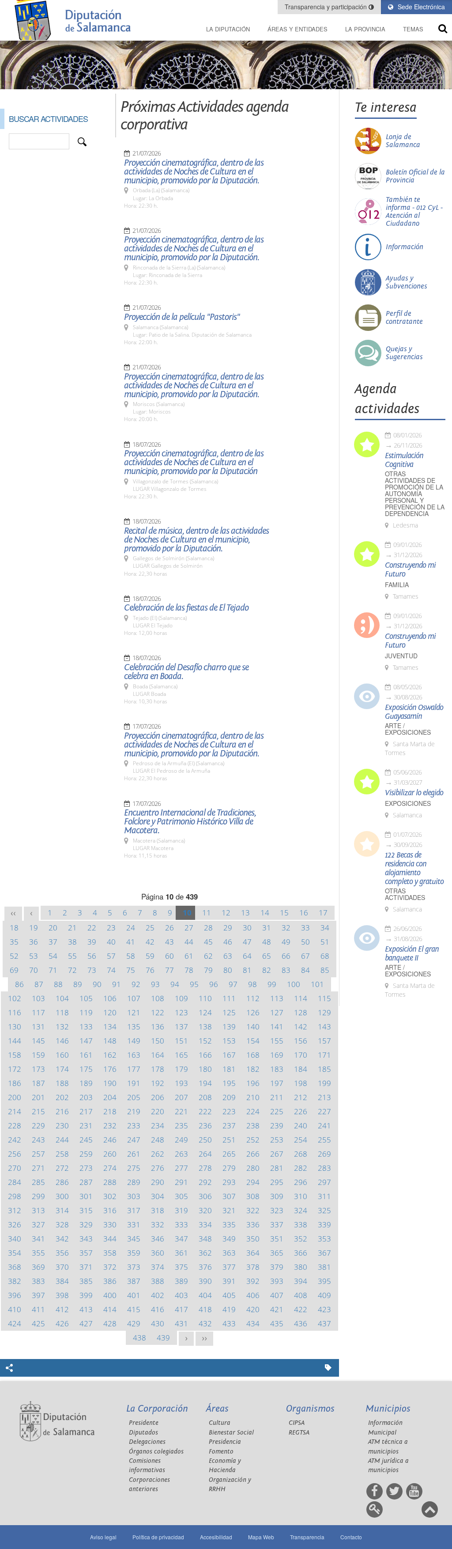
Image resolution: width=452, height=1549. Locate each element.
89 (77, 984)
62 (208, 956)
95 (194, 984)
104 (62, 998)
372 (110, 1267)
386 (110, 1281)
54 (53, 956)
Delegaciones (147, 1442)
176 (110, 1069)
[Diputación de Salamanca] (75, 20)
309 (276, 1196)
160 (62, 1055)
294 (253, 1182)
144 (14, 1041)
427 (86, 1323)
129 (324, 1012)
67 (305, 956)
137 (181, 1026)
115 (324, 998)
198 (300, 1083)
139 (229, 1026)
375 (181, 1267)
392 (253, 1281)
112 (253, 998)
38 (72, 942)
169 (276, 1055)
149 (133, 1041)
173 (38, 1069)
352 (300, 1239)
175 (86, 1069)
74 (111, 970)
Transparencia (307, 1537)
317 (133, 1210)
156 (300, 1041)
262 (157, 1154)
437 (324, 1323)
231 (86, 1125)
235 (181, 1125)
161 (86, 1055)
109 (181, 998)
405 (229, 1295)
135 (133, 1026)
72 (72, 970)
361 (181, 1253)
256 (14, 1154)
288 (110, 1182)
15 (284, 912)
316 (110, 1210)
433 (229, 1323)
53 (33, 956)
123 (181, 1012)
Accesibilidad (216, 1537)
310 (300, 1196)
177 (133, 1069)
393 (276, 1281)
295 (276, 1182)
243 (38, 1140)
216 (62, 1111)
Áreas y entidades (297, 29)
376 (205, 1267)
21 (72, 928)
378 (253, 1267)
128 (300, 1012)
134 (110, 1026)
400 (110, 1295)
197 (276, 1083)
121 (133, 1012)
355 (38, 1253)
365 (276, 1253)
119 (86, 1012)
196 (253, 1083)
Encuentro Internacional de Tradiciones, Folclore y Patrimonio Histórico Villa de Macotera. (190, 822)
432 (205, 1323)
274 (110, 1168)
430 (157, 1323)
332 (157, 1224)
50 (305, 942)
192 (157, 1083)
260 (110, 1154)
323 (276, 1210)
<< (13, 913)
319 (181, 1210)
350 (253, 1239)
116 (14, 1012)
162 (110, 1055)
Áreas (217, 1408)
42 (150, 942)
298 (14, 1196)
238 (253, 1125)
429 (133, 1323)
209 (229, 1097)
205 (133, 1097)
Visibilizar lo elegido (414, 793)
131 (38, 1026)
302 (110, 1196)
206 (157, 1097)
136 (157, 1026)
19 (33, 928)
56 (91, 956)
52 (14, 956)
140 (253, 1026)
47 (247, 942)
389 (181, 1281)
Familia (397, 584)
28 (208, 928)
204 (110, 1097)
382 (14, 1281)
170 (300, 1055)
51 (324, 942)
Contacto (351, 1537)
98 (252, 984)
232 (110, 1125)
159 (38, 1055)
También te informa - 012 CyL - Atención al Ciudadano (414, 212)
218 (110, 1111)
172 (14, 1069)
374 (157, 1267)
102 (14, 998)
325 (324, 1210)
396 (14, 1295)
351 (276, 1239)
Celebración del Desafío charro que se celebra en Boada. (186, 672)
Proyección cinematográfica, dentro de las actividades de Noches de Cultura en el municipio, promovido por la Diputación (194, 462)
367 (324, 1253)
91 (116, 984)
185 (324, 1069)
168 (253, 1055)
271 (38, 1168)
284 (14, 1182)
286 (62, 1182)
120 (110, 1012)
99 (271, 984)
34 (324, 928)
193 (181, 1083)
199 (324, 1083)
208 (205, 1097)
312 (14, 1210)
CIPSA (297, 1423)
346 (157, 1239)
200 (14, 1097)
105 (86, 998)
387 (133, 1281)
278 (205, 1168)
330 (110, 1224)
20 (53, 928)
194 (205, 1083)
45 (208, 942)
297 (324, 1182)
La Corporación (157, 1408)
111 (229, 998)
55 (72, 956)
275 (133, 1168)
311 (324, 1196)
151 (181, 1041)
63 (227, 956)
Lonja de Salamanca (403, 141)
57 (111, 956)
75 (130, 970)
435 (276, 1323)
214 (14, 1111)
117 (38, 1012)
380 (300, 1267)
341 (38, 1239)
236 (205, 1125)
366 (300, 1253)
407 (276, 1295)
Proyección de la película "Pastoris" (182, 317)
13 (245, 912)
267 (276, 1154)
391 (229, 1281)
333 (181, 1224)
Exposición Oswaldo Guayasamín (414, 712)
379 (276, 1267)
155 (276, 1041)
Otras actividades (405, 894)
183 (276, 1069)
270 (14, 1168)
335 (229, 1224)
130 (14, 1026)
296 (300, 1182)
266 (253, 1154)
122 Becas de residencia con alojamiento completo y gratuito (414, 868)
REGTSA (299, 1432)
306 (205, 1196)
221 (181, 1111)
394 (300, 1281)
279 (229, 1168)
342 (62, 1239)
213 (324, 1097)
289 (133, 1182)
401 (133, 1295)
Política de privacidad (158, 1537)
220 (157, 1111)
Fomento (221, 1451)
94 (174, 984)
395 (324, 1281)
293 (229, 1182)
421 (276, 1309)
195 (229, 1083)
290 (157, 1182)
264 (205, 1154)
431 (181, 1323)
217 (86, 1111)
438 (139, 1338)
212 (300, 1097)
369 (38, 1267)
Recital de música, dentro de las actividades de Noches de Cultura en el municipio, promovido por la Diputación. (196, 540)
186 (14, 1083)
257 (38, 1154)
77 (169, 970)
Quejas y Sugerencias (404, 353)
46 (227, 942)
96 (213, 984)
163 (133, 1055)
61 (189, 956)
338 (300, 1224)
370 (62, 1267)
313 (38, 1210)
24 (130, 928)
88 (58, 984)
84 (305, 970)
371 (86, 1267)
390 (205, 1281)
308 (253, 1196)
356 (62, 1253)
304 (157, 1196)
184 (300, 1069)
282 (300, 1168)
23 (111, 928)
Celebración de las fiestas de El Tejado (186, 608)
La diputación (228, 29)
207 (181, 1097)
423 (324, 1309)
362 (205, 1253)
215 (38, 1111)
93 (155, 984)
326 (14, 1224)
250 (205, 1140)
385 (86, 1281)
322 (253, 1210)
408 (300, 1295)
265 (229, 1154)
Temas (413, 29)
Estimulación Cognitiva (404, 460)
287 (86, 1182)
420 (253, 1309)
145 (38, 1041)
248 (157, 1140)
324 (300, 1210)
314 (62, 1210)
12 (226, 912)
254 (300, 1140)
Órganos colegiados (156, 1451)
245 (86, 1140)
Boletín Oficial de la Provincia (415, 176)
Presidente (143, 1423)
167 (229, 1055)
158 (14, 1055)
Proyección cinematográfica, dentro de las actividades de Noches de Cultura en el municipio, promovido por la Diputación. (194, 172)
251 (229, 1140)
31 (266, 928)
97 (233, 984)
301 (86, 1196)
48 (266, 942)
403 (181, 1295)
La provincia (365, 29)
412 (62, 1309)
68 (324, 956)
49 (286, 942)
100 (293, 984)
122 (157, 1012)
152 (205, 1041)
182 (253, 1069)
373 (133, 1267)
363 (229, 1253)
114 (300, 998)
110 (205, 998)
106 (110, 998)
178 (157, 1069)
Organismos (310, 1408)
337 (276, 1224)
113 (276, 998)
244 (62, 1140)
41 (130, 942)
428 (110, 1323)
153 (229, 1041)
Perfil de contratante (404, 318)
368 (14, 1267)
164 (157, 1055)
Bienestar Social (231, 1432)
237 (229, 1125)
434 (253, 1323)
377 (229, 1267)
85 (324, 970)
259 (86, 1154)
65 (266, 956)
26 (169, 928)
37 (53, 942)
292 (205, 1182)
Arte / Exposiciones (408, 729)
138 (205, 1026)
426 (62, 1323)
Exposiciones (408, 803)
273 (86, 1168)
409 (324, 1295)
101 (317, 984)
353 (324, 1239)
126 (253, 1012)
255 (324, 1140)
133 (86, 1026)
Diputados (143, 1432)
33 (305, 928)
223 (229, 1111)
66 (286, 956)
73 (91, 970)
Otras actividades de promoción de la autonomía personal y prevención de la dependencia (414, 494)
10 (187, 912)
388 (157, 1281)
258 (62, 1154)
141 (276, 1026)
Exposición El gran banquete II (412, 954)
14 (264, 912)
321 (229, 1210)
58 (130, 956)
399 (86, 1295)
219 (133, 1111)
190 (110, 1083)
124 (205, 1012)
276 (157, 1168)
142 (300, 1026)
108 (157, 998)
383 (38, 1281)
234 (157, 1125)
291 (181, 1182)
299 (38, 1196)
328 (62, 1224)
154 (253, 1041)
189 (86, 1083)
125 (229, 1012)
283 (324, 1168)
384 (62, 1281)
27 (189, 928)
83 (286, 970)
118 (62, 1012)
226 (300, 1111)
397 (38, 1295)
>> (204, 1338)
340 (14, 1239)
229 (38, 1125)
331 (133, 1224)
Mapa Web (261, 1537)
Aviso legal (103, 1537)
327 (38, 1224)
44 (189, 942)
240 (300, 1125)
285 (38, 1182)
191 (133, 1083)
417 (181, 1309)
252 (253, 1140)
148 (110, 1041)
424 (14, 1323)
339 (324, 1224)
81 (247, 970)
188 (62, 1083)
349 (229, 1239)
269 (324, 1154)
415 (133, 1309)
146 (62, 1041)
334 (205, 1224)
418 (205, 1309)
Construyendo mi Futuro (410, 570)
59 (150, 956)
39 (91, 942)
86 (19, 984)
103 (38, 998)
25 (150, 928)
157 (324, 1041)
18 (14, 928)
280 (253, 1168)
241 (324, 1125)
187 (38, 1083)
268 (300, 1154)
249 (181, 1140)
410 (14, 1309)
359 (133, 1253)
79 (208, 970)
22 (91, 928)
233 (133, 1125)
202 (62, 1097)
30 (247, 928)
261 (133, 1154)
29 (227, 928)
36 (33, 942)
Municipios (388, 1408)
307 (229, 1196)
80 (227, 970)
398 (62, 1295)
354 (14, 1253)
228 (14, 1125)
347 (181, 1239)
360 (157, 1253)
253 (276, 1140)
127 (276, 1012)
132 (62, 1026)
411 (38, 1309)
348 (205, 1239)
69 (14, 970)
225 (276, 1111)
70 (33, 970)
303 (133, 1196)
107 (133, 998)
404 (205, 1295)
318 (157, 1210)
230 (62, 1125)
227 (324, 1111)
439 (163, 1338)
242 (14, 1140)
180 (205, 1069)
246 (110, 1140)
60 (169, 956)
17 (323, 912)
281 (276, 1168)
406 (253, 1295)
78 (189, 970)
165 (181, 1055)
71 (53, 970)
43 (169, 942)
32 (286, 928)
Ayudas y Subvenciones (406, 282)
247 (133, 1140)
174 (62, 1069)
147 (86, 1041)
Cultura (219, 1423)
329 (86, 1224)
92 (136, 984)
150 (157, 1041)
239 (276, 1125)
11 (206, 912)
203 (86, 1097)
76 (150, 970)
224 (253, 1111)
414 (110, 1309)
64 (247, 956)
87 (38, 984)
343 (86, 1239)
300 (62, 1196)
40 (111, 942)
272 (62, 1168)
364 (253, 1253)
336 (253, 1224)
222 (205, 1111)
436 (300, 1323)
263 (181, 1154)
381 (324, 1267)
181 (229, 1069)
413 (86, 1309)
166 (205, 1055)
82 (266, 970)
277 (181, 1168)
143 (324, 1026)
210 (253, 1097)
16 (303, 912)
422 (300, 1309)
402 (157, 1295)
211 (276, 1097)
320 (205, 1210)
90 (97, 984)
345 (133, 1239)
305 (181, 1196)
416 (157, 1309)
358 (110, 1253)
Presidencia (225, 1442)
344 (110, 1239)
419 (229, 1309)
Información (404, 247)
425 (38, 1323)
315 (86, 1210)
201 (38, 1097)
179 (181, 1069)
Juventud (401, 656)
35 (14, 942)
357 (86, 1253)
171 (324, 1055)
